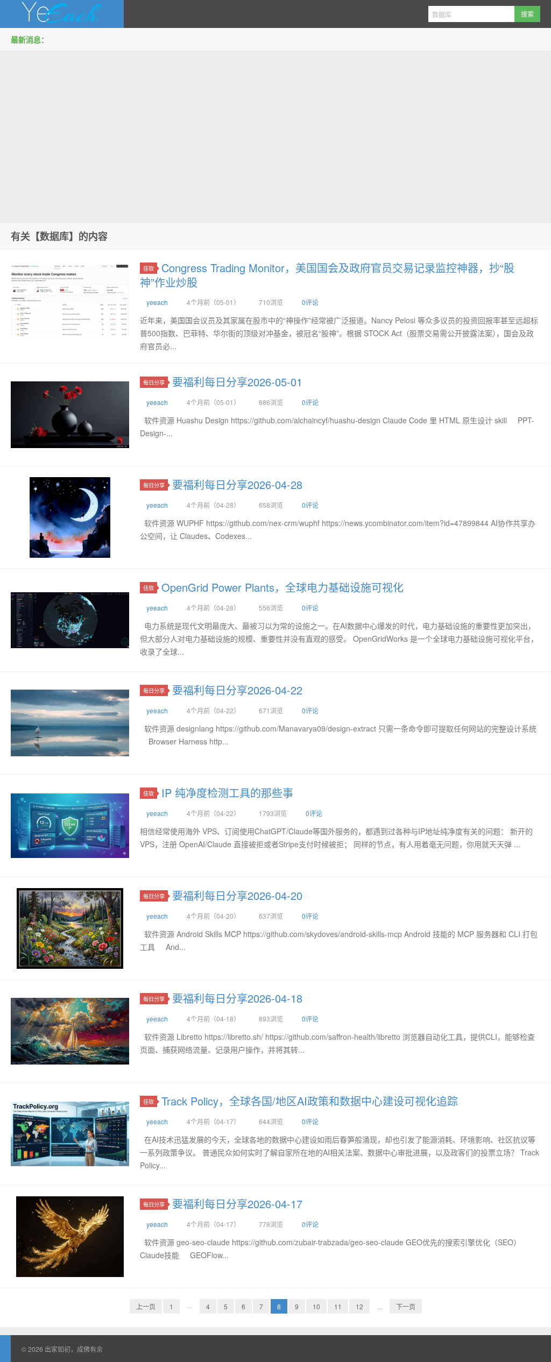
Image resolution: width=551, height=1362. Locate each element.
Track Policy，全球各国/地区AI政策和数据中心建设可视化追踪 (309, 1101)
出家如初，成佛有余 (62, 14)
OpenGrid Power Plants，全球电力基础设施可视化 (282, 587)
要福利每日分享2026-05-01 (237, 381)
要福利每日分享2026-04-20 (237, 895)
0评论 (310, 302)
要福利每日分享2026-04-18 (237, 998)
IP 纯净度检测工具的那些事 (227, 792)
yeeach (157, 302)
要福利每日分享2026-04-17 (237, 1203)
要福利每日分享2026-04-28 (237, 484)
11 (338, 1306)
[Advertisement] (275, 134)
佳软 (148, 268)
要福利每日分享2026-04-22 (237, 690)
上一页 (146, 1306)
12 (359, 1306)
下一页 (405, 1306)
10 (316, 1306)
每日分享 (154, 382)
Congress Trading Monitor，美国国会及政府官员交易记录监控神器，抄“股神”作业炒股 (327, 275)
